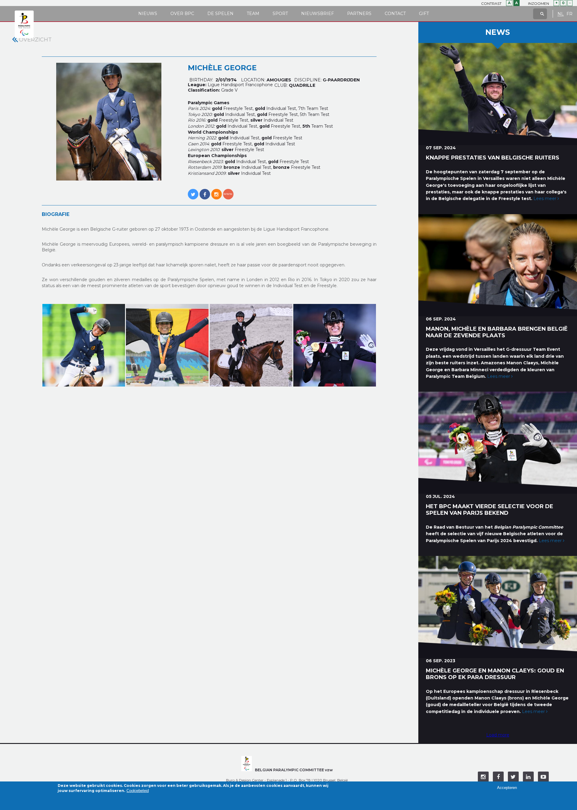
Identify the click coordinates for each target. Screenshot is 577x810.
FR (569, 14)
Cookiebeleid (138, 791)
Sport (280, 13)
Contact (395, 13)
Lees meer (545, 198)
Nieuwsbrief (317, 13)
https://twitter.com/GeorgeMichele (193, 191)
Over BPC (182, 13)
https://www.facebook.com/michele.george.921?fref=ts (205, 191)
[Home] (24, 24)
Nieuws (147, 13)
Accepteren (507, 787)
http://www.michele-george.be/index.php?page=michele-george (228, 191)
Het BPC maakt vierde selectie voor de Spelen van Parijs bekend (489, 509)
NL (560, 14)
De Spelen (220, 13)
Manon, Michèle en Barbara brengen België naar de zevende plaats (497, 332)
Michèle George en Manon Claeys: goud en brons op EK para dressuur (495, 674)
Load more (497, 735)
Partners (359, 13)
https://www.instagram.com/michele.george (216, 191)
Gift (424, 13)
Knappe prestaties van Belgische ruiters (492, 157)
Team (253, 13)
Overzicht (35, 39)
